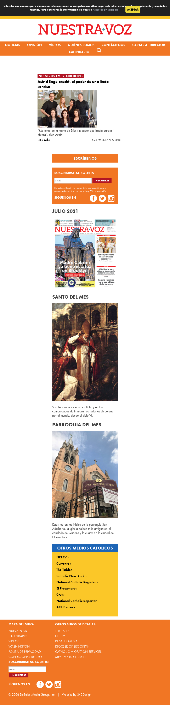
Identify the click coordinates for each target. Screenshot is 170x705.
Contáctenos (113, 45)
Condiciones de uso (25, 657)
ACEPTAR (133, 9)
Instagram (111, 198)
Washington (19, 646)
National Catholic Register (76, 582)
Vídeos (55, 45)
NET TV (61, 557)
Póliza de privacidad (24, 651)
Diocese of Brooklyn (72, 646)
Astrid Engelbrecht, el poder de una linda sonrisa (73, 84)
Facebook (93, 198)
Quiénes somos (81, 45)
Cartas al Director (148, 45)
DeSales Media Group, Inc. (37, 694)
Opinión (34, 45)
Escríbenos (85, 158)
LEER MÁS (44, 140)
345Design (84, 694)
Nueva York (17, 631)
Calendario (79, 52)
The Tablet (64, 570)
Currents (62, 564)
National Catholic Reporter (76, 601)
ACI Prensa (64, 607)
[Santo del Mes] (85, 399)
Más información (98, 191)
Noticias (12, 45)
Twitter (102, 198)
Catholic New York (70, 576)
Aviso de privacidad (105, 9)
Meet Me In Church (70, 657)
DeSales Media (66, 641)
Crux (60, 595)
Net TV (60, 636)
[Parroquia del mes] (85, 517)
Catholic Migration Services (78, 651)
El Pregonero (65, 588)
